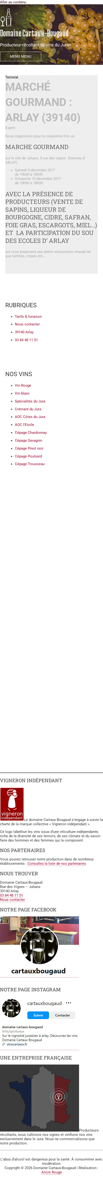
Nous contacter (12, 900)
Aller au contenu (13, 2)
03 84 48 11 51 (11, 895)
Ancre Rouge (51, 1172)
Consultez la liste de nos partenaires (57, 863)
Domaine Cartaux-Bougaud (34, 33)
